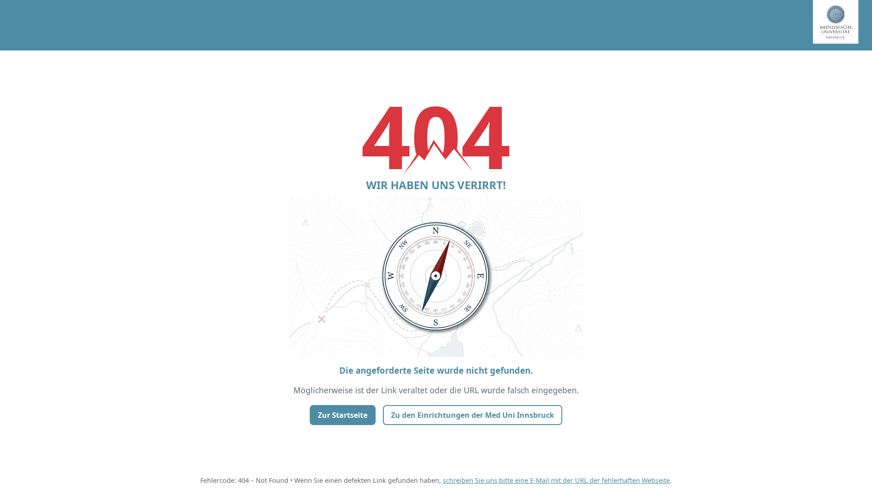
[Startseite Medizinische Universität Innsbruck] (842, 25)
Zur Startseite (342, 415)
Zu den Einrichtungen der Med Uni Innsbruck (472, 415)
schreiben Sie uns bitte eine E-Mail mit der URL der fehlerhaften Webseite (556, 480)
